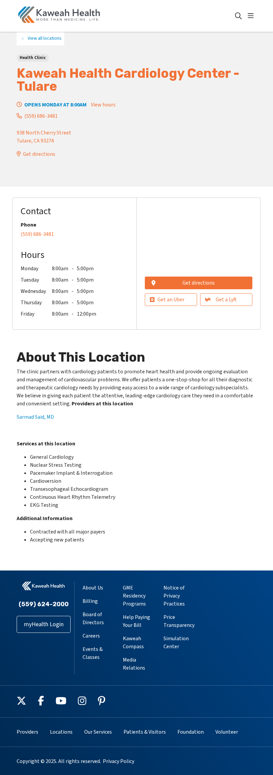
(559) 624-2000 (44, 604)
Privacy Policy (118, 761)
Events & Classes (93, 653)
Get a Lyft (226, 299)
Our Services (98, 732)
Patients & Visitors (145, 732)
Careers (91, 636)
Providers (27, 732)
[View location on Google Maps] (198, 239)
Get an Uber (170, 299)
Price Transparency (178, 621)
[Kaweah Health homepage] (59, 16)
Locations (61, 732)
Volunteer (226, 732)
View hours (103, 104)
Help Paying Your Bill (136, 621)
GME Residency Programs (134, 596)
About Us (93, 588)
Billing (90, 601)
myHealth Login (44, 624)
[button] (252, 16)
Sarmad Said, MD (35, 417)
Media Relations (134, 664)
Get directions (39, 154)
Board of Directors (93, 618)
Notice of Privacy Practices (174, 596)
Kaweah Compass (133, 642)
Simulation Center (176, 642)
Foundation (190, 732)
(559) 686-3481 (41, 116)
